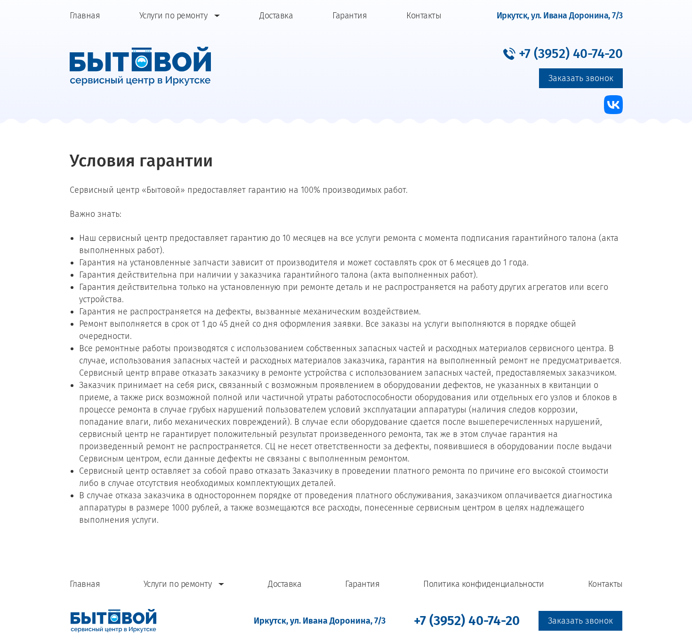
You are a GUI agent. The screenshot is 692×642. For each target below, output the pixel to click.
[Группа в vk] (613, 104)
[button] (563, 53)
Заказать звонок (580, 78)
